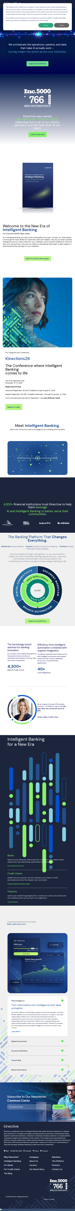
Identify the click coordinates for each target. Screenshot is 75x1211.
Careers (33, 1165)
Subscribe (59, 1107)
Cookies (51, 1199)
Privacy (46, 1199)
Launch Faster (13, 902)
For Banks (8, 1165)
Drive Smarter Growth (16, 866)
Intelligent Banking (12, 1161)
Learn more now (37, 134)
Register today (13, 407)
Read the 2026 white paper (37, 258)
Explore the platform (37, 64)
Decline (61, 25)
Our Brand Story (36, 1169)
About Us (33, 1161)
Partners (56, 1165)
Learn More (15, 1032)
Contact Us (57, 1169)
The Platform (58, 1161)
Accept (46, 25)
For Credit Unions (12, 1169)
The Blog (8, 1173)
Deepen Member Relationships (19, 884)
